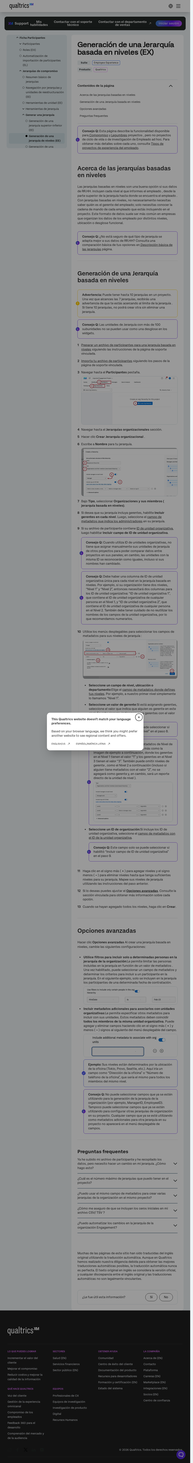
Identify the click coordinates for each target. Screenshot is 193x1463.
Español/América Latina (91, 744)
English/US (58, 744)
